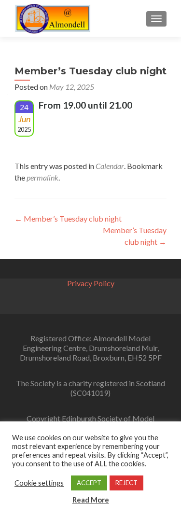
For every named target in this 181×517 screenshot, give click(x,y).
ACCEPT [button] (89, 483)
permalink (42, 177)
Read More (90, 499)
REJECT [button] (126, 483)
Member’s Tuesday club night (68, 218)
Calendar (110, 165)
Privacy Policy (90, 283)
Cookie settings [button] (39, 483)
